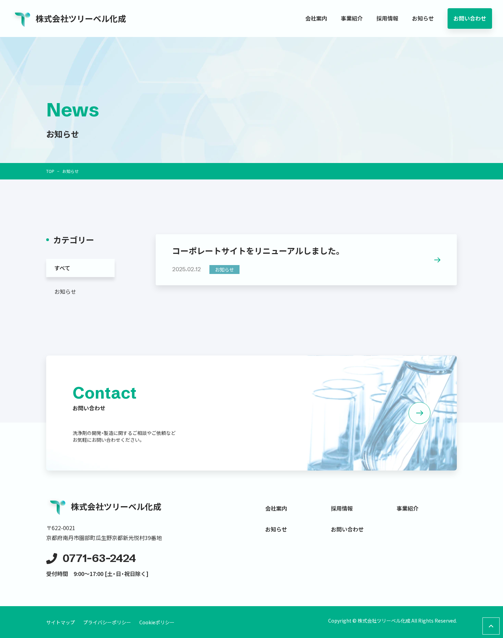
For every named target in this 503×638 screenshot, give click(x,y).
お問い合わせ (469, 18)
